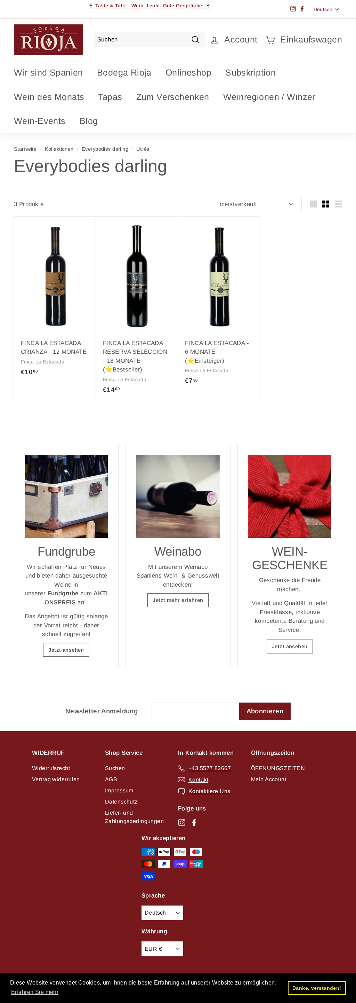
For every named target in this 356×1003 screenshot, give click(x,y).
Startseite (25, 149)
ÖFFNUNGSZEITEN (278, 768)
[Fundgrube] (66, 496)
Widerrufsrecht (51, 768)
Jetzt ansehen (66, 650)
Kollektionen (59, 149)
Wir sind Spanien (48, 72)
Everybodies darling (105, 149)
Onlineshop (188, 72)
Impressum (119, 790)
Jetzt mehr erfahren (178, 600)
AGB (111, 779)
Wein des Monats (49, 97)
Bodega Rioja (124, 72)
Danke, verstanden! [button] (316, 988)
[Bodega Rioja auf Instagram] (181, 822)
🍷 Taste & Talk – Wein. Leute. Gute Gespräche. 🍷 (149, 5)
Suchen (115, 768)
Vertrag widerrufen (56, 779)
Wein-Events (40, 121)
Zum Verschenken (172, 97)
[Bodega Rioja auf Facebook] (194, 822)
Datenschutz (121, 802)
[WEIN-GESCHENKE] (289, 496)
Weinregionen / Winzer (269, 97)
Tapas (110, 97)
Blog (89, 121)
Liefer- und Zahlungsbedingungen (134, 817)
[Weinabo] (177, 496)
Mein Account (268, 779)
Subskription (250, 72)
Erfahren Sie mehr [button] (34, 992)
